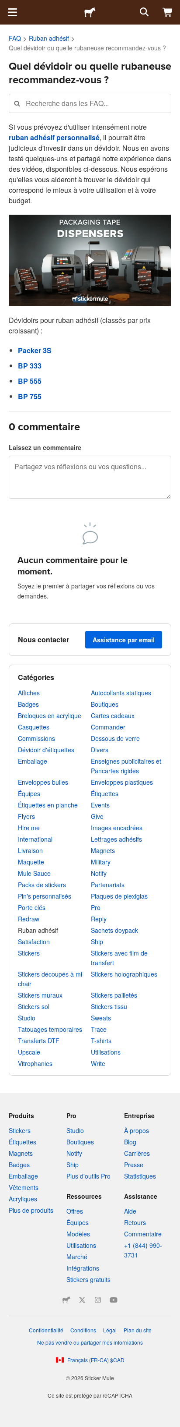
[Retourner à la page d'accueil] (90, 12)
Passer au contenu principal (6, 6)
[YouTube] (113, 1300)
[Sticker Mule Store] (66, 1300)
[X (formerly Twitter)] (82, 1300)
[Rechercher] (143, 12)
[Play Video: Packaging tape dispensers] (90, 260)
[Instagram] (97, 1300)
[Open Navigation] (12, 12)
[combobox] (90, 103)
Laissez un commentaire (45, 447)
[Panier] (168, 12)
